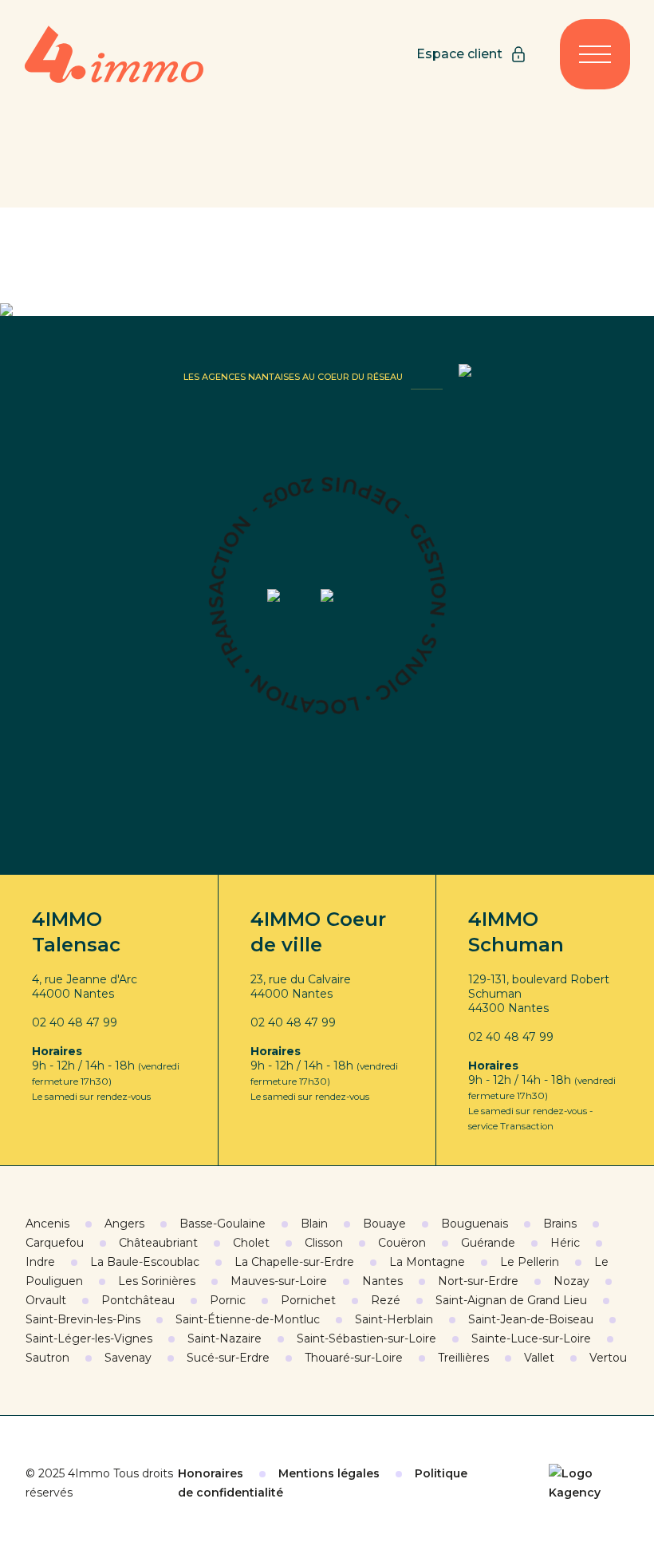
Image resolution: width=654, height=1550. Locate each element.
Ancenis (47, 1223)
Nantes (382, 1281)
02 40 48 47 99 (74, 1022)
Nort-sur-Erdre (478, 1281)
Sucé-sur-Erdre (228, 1357)
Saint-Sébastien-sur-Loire (366, 1338)
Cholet (251, 1243)
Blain (314, 1223)
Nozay (571, 1281)
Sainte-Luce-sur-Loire (531, 1338)
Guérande (488, 1243)
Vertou (608, 1357)
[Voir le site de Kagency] (588, 1483)
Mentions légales (329, 1473)
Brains (560, 1223)
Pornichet (308, 1300)
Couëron (402, 1243)
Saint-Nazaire (224, 1338)
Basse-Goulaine (222, 1223)
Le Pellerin (529, 1262)
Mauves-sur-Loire (278, 1281)
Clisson (324, 1243)
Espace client (459, 53)
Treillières (463, 1357)
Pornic (228, 1300)
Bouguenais (474, 1223)
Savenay (128, 1357)
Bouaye (384, 1223)
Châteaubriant (158, 1243)
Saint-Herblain (394, 1319)
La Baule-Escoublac (144, 1262)
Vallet (539, 1357)
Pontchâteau (138, 1300)
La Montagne (427, 1262)
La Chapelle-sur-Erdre (294, 1262)
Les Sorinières (156, 1281)
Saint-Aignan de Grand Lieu (511, 1300)
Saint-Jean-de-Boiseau (530, 1319)
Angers (124, 1223)
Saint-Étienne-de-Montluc (247, 1319)
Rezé (385, 1300)
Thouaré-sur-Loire (354, 1357)
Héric (565, 1243)
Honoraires (210, 1473)
